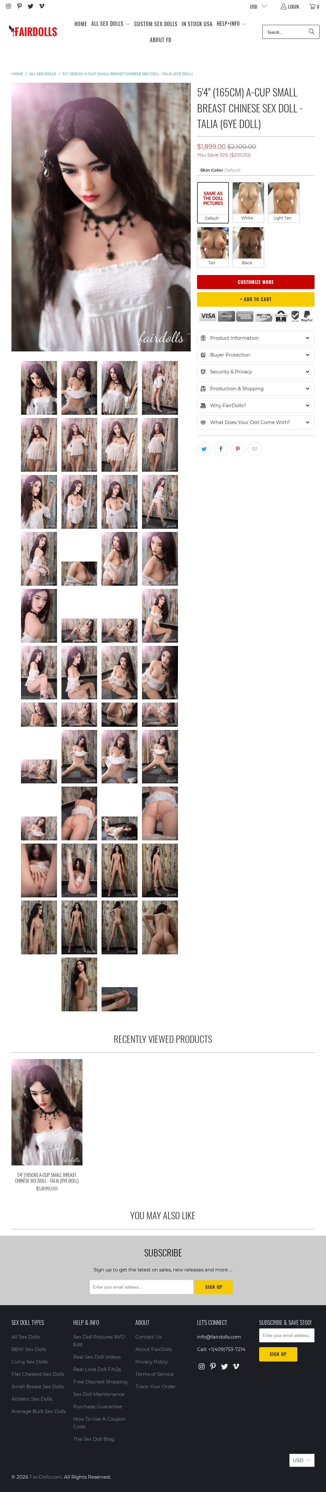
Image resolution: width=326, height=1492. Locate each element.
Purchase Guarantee (97, 1407)
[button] (110, 24)
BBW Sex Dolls (28, 1349)
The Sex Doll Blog (93, 1439)
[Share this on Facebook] (221, 449)
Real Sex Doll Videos (97, 1357)
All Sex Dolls (25, 1337)
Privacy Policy (151, 1362)
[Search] (312, 32)
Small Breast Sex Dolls (37, 1386)
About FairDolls (153, 1349)
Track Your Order (155, 1386)
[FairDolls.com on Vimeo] (41, 6)
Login (293, 6)
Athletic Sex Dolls (31, 1399)
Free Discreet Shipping (100, 1382)
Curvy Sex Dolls (29, 1362)
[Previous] (16, 217)
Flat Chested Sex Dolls (37, 1374)
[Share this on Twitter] (204, 449)
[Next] (186, 217)
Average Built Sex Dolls (38, 1411)
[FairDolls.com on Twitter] (30, 6)
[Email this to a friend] (255, 449)
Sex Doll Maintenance (98, 1394)
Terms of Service (154, 1374)
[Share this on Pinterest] (238, 449)
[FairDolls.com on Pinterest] (19, 6)
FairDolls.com (46, 1477)
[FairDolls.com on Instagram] (8, 6)
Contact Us (148, 1337)
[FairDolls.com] (32, 32)
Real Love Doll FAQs (97, 1369)
